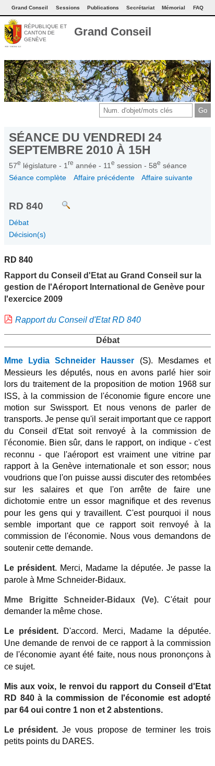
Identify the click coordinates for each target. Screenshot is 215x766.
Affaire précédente (104, 177)
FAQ (198, 7)
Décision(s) (27, 234)
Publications (103, 7)
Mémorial (173, 7)
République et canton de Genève (45, 32)
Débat (19, 222)
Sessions (68, 7)
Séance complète (37, 177)
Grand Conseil (112, 31)
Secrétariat (140, 7)
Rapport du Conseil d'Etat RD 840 (78, 319)
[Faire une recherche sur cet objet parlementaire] (58, 200)
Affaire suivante (167, 177)
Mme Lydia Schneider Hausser (69, 360)
